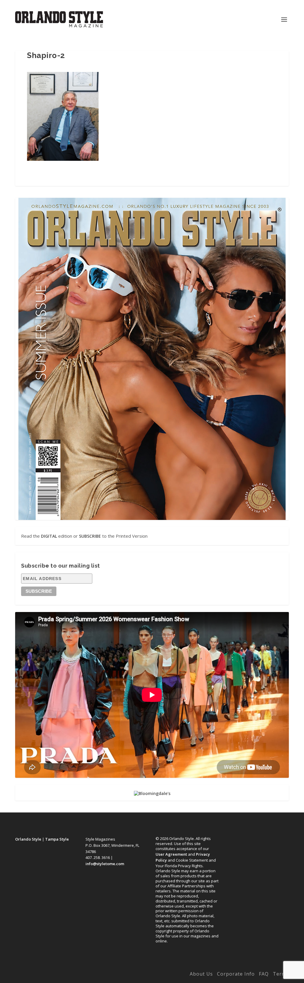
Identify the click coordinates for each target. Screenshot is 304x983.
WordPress (108, 975)
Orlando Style (28, 839)
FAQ (264, 974)
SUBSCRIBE (90, 536)
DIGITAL (49, 536)
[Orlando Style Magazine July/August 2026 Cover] (152, 359)
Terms (281, 974)
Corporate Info (236, 974)
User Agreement (171, 854)
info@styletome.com (105, 863)
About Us (201, 974)
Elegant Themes (55, 975)
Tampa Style (57, 839)
